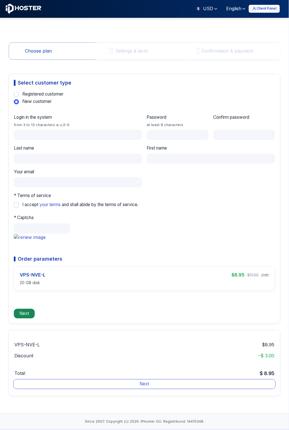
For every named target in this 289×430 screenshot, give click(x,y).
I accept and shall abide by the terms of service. (80, 204)
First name (157, 148)
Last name (24, 148)
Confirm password (231, 117)
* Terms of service (32, 195)
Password (165, 120)
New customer (37, 101)
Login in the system (41, 120)
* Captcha (24, 217)
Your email (24, 171)
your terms (50, 204)
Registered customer (42, 94)
